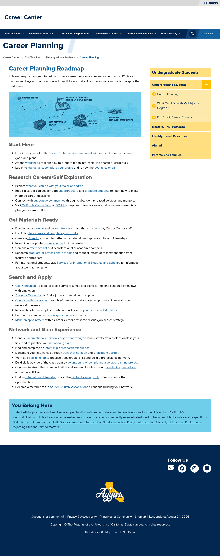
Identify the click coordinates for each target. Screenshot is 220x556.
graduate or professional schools (50, 253)
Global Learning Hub (85, 377)
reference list (38, 248)
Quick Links (207, 33)
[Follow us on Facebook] (182, 468)
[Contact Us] (171, 468)
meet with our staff (97, 153)
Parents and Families (167, 155)
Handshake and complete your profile (53, 233)
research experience (76, 348)
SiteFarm (129, 532)
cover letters (59, 228)
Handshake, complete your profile (50, 167)
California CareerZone (36, 205)
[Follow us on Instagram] (194, 468)
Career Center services (63, 153)
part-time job (37, 357)
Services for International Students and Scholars (88, 262)
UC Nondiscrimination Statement (76, 422)
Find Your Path (13, 33)
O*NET (60, 205)
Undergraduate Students (60, 57)
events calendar (105, 167)
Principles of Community (116, 516)
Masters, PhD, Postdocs (168, 127)
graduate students (97, 190)
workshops (32, 163)
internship (51, 348)
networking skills (60, 343)
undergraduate (68, 190)
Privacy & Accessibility (82, 516)
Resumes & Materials (41, 33)
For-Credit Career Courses (175, 117)
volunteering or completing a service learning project (102, 362)
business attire (53, 243)
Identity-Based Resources (169, 136)
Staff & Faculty (168, 33)
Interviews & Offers (107, 33)
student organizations (121, 367)
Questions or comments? (47, 516)
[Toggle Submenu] (206, 85)
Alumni (157, 145)
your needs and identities (100, 310)
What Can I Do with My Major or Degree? (178, 105)
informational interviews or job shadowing (55, 338)
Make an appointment (29, 320)
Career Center (23, 17)
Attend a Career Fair (29, 295)
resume (39, 228)
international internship (40, 377)
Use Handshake (26, 285)
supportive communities (49, 200)
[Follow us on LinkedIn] (207, 468)
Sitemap (140, 516)
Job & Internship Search (75, 33)
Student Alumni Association (68, 387)
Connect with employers (31, 300)
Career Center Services (139, 33)
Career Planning (167, 94)
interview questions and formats (64, 315)
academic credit (107, 352)
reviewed (95, 228)
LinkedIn (33, 238)
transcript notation (75, 352)
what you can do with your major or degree (54, 186)
